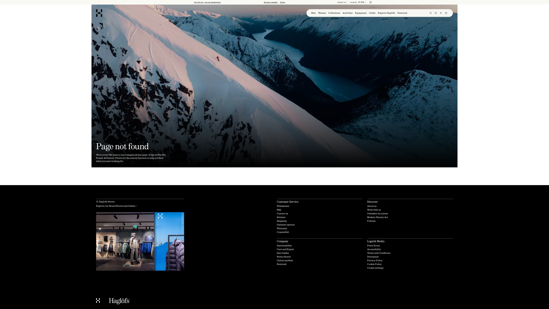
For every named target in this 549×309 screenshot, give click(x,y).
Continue (251, 167)
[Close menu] (305, 127)
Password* (249, 158)
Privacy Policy (256, 176)
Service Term (276, 173)
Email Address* (252, 150)
